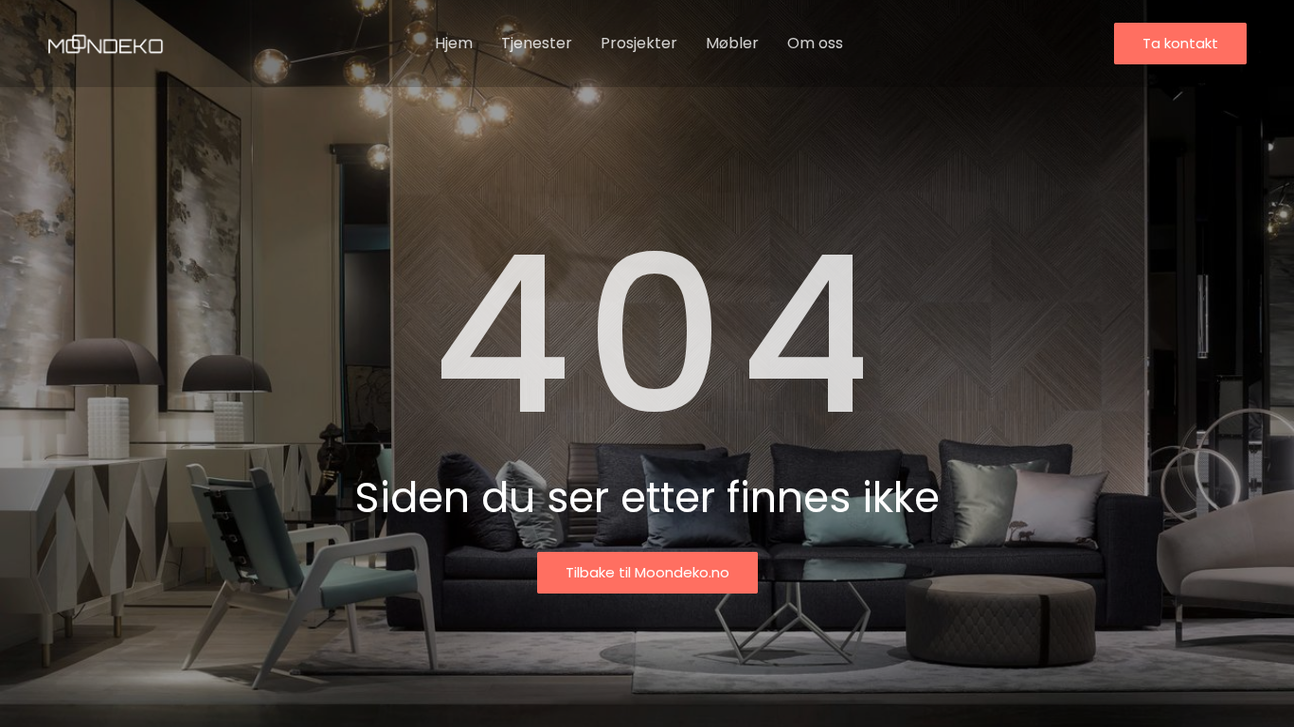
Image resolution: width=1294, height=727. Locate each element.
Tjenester (536, 43)
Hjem (454, 43)
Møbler (732, 43)
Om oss (815, 43)
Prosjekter (639, 43)
